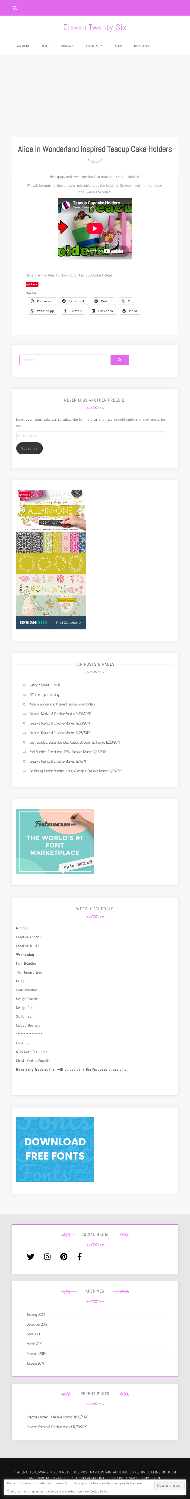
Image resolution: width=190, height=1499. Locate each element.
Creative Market (28, 946)
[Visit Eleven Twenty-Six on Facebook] (79, 1258)
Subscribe (29, 448)
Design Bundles (28, 999)
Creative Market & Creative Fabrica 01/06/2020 (60, 713)
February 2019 (36, 1353)
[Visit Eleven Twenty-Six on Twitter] (30, 1258)
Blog (45, 46)
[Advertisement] (95, 90)
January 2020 (36, 1314)
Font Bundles (26, 963)
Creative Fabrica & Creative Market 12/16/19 (58, 761)
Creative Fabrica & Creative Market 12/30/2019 (60, 723)
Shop (118, 46)
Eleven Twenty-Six (95, 27)
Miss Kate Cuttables (31, 1052)
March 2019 (34, 1344)
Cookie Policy (100, 1491)
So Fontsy (24, 1016)
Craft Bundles (27, 990)
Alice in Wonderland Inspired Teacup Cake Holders (62, 704)
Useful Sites (94, 46)
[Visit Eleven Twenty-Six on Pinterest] (63, 1258)
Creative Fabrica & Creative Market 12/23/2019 (60, 733)
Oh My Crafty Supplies (34, 1061)
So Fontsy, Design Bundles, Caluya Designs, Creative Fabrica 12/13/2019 (76, 771)
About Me (23, 46)
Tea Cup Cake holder (96, 275)
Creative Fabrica (29, 937)
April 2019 (33, 1334)
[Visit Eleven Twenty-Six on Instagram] (47, 1258)
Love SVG (23, 1043)
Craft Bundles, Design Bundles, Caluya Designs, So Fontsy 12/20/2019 (75, 742)
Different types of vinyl (44, 694)
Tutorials (67, 46)
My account (142, 46)
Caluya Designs (28, 1025)
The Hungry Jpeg (29, 972)
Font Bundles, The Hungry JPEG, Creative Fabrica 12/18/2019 (68, 752)
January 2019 (35, 1363)
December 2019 (37, 1324)
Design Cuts (25, 1008)
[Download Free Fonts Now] (55, 1149)
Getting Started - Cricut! (45, 685)
